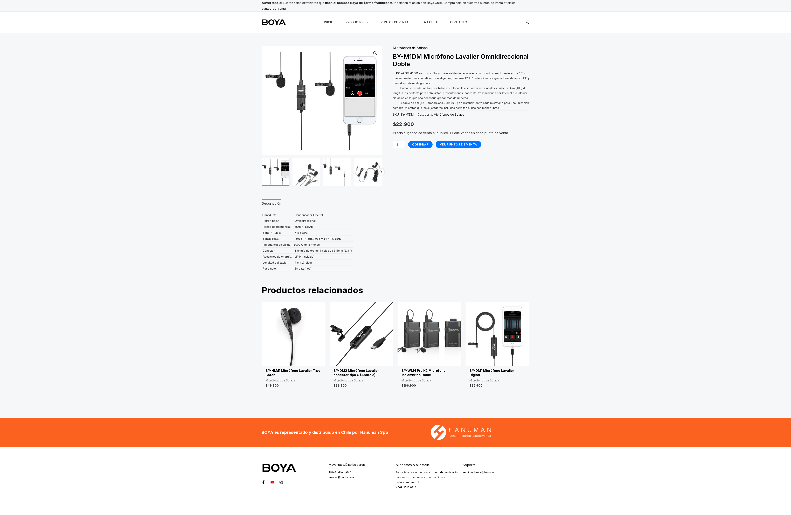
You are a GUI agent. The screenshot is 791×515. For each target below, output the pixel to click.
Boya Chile (429, 22)
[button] (527, 22)
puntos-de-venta (274, 9)
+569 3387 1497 (340, 472)
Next (381, 172)
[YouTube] (272, 482)
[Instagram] (281, 482)
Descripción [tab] (271, 203)
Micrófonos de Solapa (410, 48)
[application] (366, 22)
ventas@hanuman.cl (342, 477)
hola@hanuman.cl (407, 482)
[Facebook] (263, 482)
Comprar (420, 144)
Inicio (328, 22)
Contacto (458, 22)
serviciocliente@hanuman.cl (481, 472)
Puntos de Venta (394, 22)
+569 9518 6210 (406, 487)
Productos (355, 22)
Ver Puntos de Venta (458, 144)
